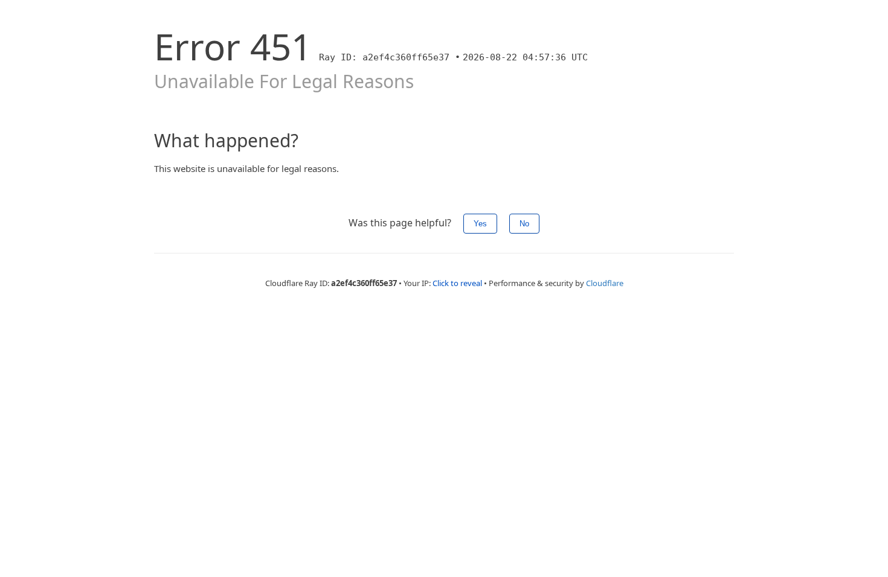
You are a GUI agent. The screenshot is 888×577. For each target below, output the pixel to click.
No (524, 223)
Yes (480, 223)
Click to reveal (457, 283)
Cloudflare (604, 283)
